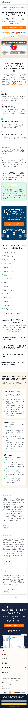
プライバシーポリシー (6, 684)
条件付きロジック (10, 455)
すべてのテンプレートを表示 (14, 313)
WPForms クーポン (6, 688)
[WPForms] (6, 2)
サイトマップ (4, 686)
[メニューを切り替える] (25, 2)
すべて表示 (14, 597)
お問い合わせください (15, 331)
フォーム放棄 (8, 422)
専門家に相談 (18, 229)
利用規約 (4, 682)
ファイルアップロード (12, 392)
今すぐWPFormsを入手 (13, 27)
